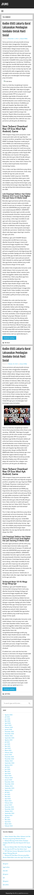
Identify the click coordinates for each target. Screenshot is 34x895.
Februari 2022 (9, 826)
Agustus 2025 (8, 740)
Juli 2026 (7, 717)
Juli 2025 (7, 742)
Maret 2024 (8, 775)
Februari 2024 (9, 777)
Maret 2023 (8, 801)
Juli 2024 (7, 767)
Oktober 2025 (9, 736)
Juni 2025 (7, 744)
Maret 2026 (8, 725)
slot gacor (5, 864)
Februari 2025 (9, 752)
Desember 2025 (9, 731)
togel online (6, 867)
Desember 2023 (9, 782)
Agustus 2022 (8, 815)
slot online (6, 884)
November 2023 (9, 784)
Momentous (24, 893)
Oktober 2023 (9, 786)
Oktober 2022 (9, 811)
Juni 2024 (7, 769)
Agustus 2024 (8, 765)
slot (4, 877)
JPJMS (4, 4)
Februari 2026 (9, 727)
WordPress (15, 893)
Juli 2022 (7, 817)
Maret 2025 (8, 750)
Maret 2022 (8, 824)
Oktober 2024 (9, 761)
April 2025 (8, 748)
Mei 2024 (7, 771)
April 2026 (8, 723)
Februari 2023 (9, 803)
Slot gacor (5, 881)
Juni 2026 (7, 719)
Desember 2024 (9, 757)
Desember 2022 (9, 807)
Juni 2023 (7, 794)
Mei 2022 (7, 819)
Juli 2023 (7, 792)
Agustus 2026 (8, 715)
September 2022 (9, 813)
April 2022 (8, 822)
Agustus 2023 (8, 790)
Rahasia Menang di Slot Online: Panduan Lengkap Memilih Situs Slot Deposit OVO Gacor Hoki (16, 843)
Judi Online (7, 694)
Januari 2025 (8, 754)
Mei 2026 (7, 721)
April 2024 (8, 773)
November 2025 (9, 733)
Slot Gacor (7, 342)
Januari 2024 (8, 780)
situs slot (5, 871)
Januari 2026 (8, 729)
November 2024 (9, 759)
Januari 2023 (8, 805)
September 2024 (9, 763)
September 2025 (9, 738)
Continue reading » (9, 338)
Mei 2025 (7, 746)
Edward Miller (24, 38)
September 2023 (9, 788)
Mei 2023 (7, 796)
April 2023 (8, 798)
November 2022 (9, 809)
